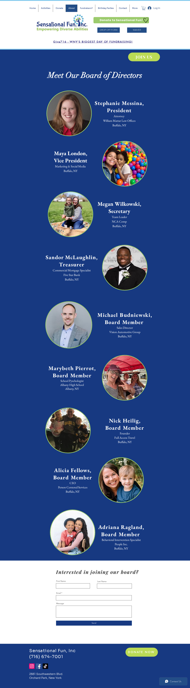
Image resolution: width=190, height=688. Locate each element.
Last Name (102, 581)
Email (58, 593)
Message (60, 603)
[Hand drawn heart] (146, 20)
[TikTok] (45, 666)
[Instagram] (31, 666)
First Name (61, 581)
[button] (143, 8)
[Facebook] (38, 666)
